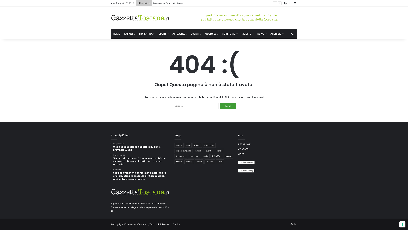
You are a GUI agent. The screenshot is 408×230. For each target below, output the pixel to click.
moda (205, 156)
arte (188, 145)
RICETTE (246, 33)
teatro (199, 161)
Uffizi (220, 161)
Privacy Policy (247, 162)
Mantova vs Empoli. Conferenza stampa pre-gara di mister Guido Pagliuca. (190, 3)
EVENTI (195, 33)
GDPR (241, 154)
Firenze (219, 151)
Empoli (198, 151)
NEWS (260, 33)
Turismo (209, 161)
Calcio (197, 145)
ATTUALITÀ (178, 33)
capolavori (209, 145)
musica (228, 156)
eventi (208, 151)
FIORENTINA (146, 33)
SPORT (162, 33)
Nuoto (179, 161)
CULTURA (210, 33)
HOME (116, 33)
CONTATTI (243, 149)
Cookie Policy (247, 170)
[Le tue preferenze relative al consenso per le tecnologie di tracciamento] (402, 224)
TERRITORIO (228, 33)
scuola (189, 161)
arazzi (179, 145)
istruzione (194, 156)
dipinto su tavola (183, 151)
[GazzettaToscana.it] (140, 18)
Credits (176, 224)
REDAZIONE (244, 144)
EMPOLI (128, 33)
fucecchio (180, 156)
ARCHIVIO (275, 33)
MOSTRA (216, 156)
